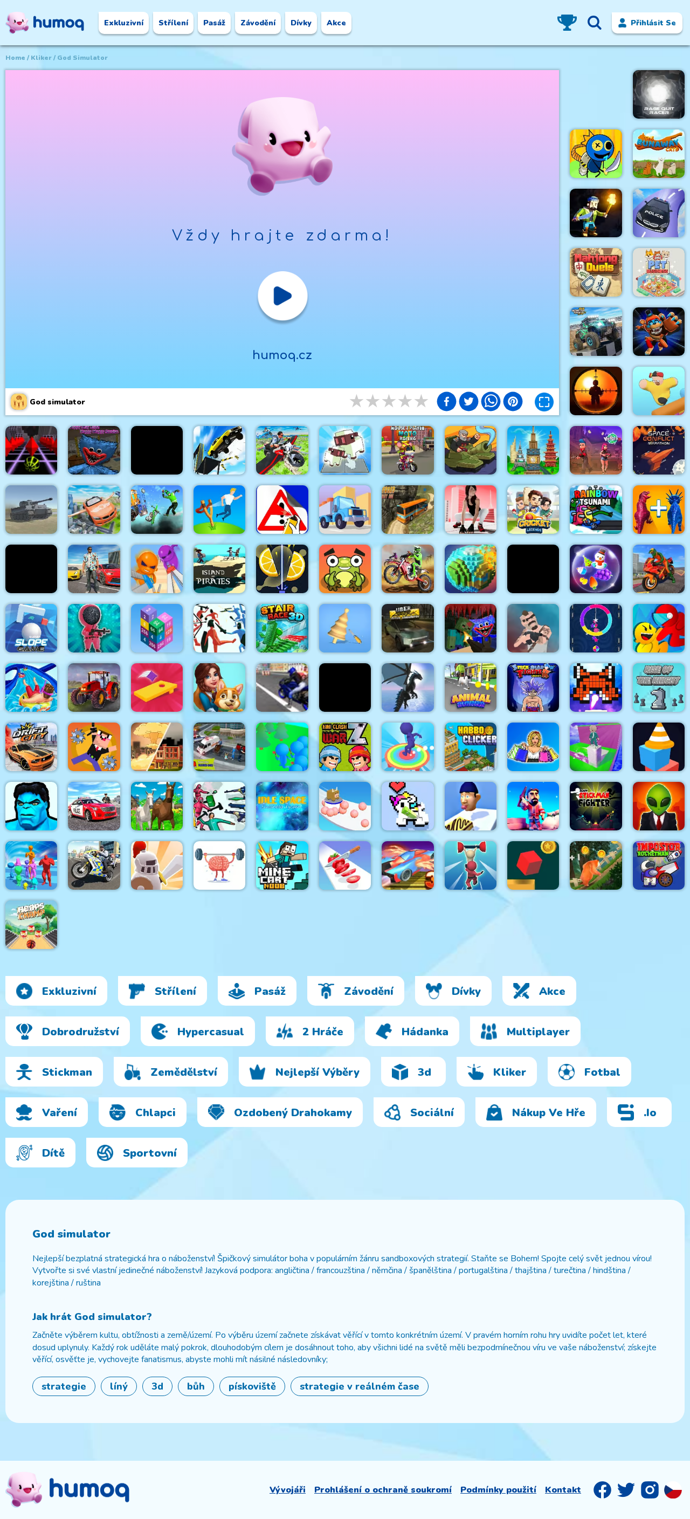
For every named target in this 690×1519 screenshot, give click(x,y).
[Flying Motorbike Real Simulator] (282, 450)
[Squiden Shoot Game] (94, 628)
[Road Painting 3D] (282, 509)
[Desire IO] (533, 628)
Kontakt (563, 1490)
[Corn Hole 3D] (157, 687)
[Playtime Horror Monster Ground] (659, 331)
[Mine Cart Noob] (282, 865)
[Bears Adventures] (596, 865)
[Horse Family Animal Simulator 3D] (157, 806)
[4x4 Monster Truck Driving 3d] (596, 331)
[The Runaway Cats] (659, 153)
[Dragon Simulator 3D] (407, 687)
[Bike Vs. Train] (157, 509)
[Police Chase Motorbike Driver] (94, 865)
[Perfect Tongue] (470, 806)
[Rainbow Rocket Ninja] (596, 153)
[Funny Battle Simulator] (219, 628)
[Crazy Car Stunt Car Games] (659, 213)
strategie (64, 1386)
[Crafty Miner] (533, 806)
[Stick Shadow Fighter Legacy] (533, 687)
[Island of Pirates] (219, 569)
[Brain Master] (219, 865)
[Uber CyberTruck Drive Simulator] (407, 628)
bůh (196, 1386)
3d (157, 1386)
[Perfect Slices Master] (345, 865)
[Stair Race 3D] (282, 628)
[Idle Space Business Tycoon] (282, 806)
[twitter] (469, 402)
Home (15, 57)
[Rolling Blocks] (407, 806)
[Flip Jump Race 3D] (407, 747)
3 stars (390, 401)
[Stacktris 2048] (157, 628)
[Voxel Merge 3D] (345, 450)
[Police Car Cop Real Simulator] (94, 806)
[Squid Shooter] (219, 806)
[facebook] (447, 402)
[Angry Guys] (219, 509)
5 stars (422, 401)
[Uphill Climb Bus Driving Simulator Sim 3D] (407, 509)
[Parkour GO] (470, 509)
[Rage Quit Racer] (659, 94)
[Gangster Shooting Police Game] (94, 569)
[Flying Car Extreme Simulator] (94, 509)
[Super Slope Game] (31, 628)
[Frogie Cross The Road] (345, 569)
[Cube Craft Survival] (596, 213)
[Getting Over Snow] (345, 687)
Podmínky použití (498, 1490)
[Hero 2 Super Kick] (31, 806)
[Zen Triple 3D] (596, 569)
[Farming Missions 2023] (94, 687)
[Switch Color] (596, 628)
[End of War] (157, 747)
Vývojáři (288, 1490)
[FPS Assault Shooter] (533, 569)
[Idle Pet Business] (659, 272)
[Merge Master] (659, 509)
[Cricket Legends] (533, 509)
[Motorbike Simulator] (282, 687)
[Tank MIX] (470, 450)
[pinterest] (513, 402)
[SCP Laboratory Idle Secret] (659, 806)
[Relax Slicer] (282, 569)
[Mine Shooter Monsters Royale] (470, 628)
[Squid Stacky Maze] (596, 747)
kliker (41, 57)
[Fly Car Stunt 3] (407, 865)
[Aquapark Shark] (31, 687)
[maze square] (659, 747)
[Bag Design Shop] (533, 747)
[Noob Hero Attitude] (94, 747)
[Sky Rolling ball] (31, 450)
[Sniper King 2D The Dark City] (596, 391)
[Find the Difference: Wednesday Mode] (157, 450)
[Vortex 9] (596, 450)
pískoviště (252, 1386)
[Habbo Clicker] (470, 747)
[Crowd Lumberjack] (282, 747)
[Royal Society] (219, 687)
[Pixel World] (470, 569)
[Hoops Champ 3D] (31, 925)
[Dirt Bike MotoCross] (407, 569)
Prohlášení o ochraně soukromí (383, 1490)
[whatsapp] (491, 402)
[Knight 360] (157, 865)
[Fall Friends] (659, 391)
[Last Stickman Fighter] (596, 806)
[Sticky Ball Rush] (345, 806)
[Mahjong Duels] (596, 272)
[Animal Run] (470, 687)
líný (119, 1386)
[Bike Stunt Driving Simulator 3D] (659, 569)
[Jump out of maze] (533, 865)
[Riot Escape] (659, 628)
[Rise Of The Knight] (659, 687)
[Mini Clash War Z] (345, 747)
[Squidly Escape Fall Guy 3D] (470, 865)
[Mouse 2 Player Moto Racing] (407, 450)
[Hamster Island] (31, 569)
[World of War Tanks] (31, 509)
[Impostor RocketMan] (659, 865)
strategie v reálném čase (359, 1386)
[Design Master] (345, 628)
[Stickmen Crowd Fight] (31, 865)
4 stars (406, 401)
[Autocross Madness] (219, 450)
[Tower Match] (533, 450)
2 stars (373, 401)
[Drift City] (31, 747)
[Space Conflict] (659, 450)
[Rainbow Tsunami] (596, 509)
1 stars (357, 401)
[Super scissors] (157, 569)
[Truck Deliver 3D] (345, 509)
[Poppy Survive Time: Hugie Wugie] (94, 450)
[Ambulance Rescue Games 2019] (219, 747)
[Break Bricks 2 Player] (596, 687)
